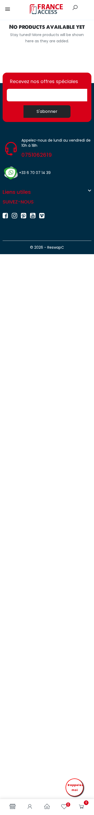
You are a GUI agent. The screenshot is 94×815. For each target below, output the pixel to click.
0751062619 (36, 155)
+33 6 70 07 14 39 (35, 172)
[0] (81, 807)
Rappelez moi (75, 787)
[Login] (29, 807)
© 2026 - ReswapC (47, 247)
